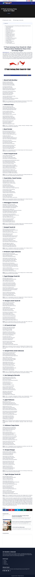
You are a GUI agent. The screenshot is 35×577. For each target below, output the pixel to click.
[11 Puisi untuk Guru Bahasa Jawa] (7, 528)
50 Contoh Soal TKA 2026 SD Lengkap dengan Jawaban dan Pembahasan (20, 516)
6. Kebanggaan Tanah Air (9, 31)
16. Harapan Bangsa (8, 42)
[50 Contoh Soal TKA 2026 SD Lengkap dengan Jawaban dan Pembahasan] (7, 517)
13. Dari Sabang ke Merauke (10, 39)
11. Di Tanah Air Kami (8, 37)
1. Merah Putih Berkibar (9, 26)
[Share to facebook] (6, 510)
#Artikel (9, 13)
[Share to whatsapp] (23, 510)
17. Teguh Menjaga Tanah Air (10, 43)
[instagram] (28, 0)
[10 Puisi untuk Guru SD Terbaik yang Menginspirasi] (7, 522)
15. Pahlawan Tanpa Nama (9, 41)
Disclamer (5, 561)
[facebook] (26, 0)
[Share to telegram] (17, 510)
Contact (5, 560)
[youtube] (29, 0)
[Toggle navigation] (31, 3)
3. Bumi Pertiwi (7, 28)
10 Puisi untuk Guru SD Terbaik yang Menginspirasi (21, 521)
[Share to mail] (12, 510)
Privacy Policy (6, 564)
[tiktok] (31, 0)
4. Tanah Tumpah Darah (9, 29)
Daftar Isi (6, 23)
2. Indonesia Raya (8, 27)
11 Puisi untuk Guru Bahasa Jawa (18, 527)
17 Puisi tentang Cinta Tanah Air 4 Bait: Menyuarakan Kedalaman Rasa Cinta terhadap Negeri (19, 25)
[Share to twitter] (29, 510)
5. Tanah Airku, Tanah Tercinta (10, 30)
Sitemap (5, 562)
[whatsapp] (30, 0)
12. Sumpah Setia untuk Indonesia (10, 38)
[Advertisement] (26, 11)
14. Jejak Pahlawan (8, 40)
